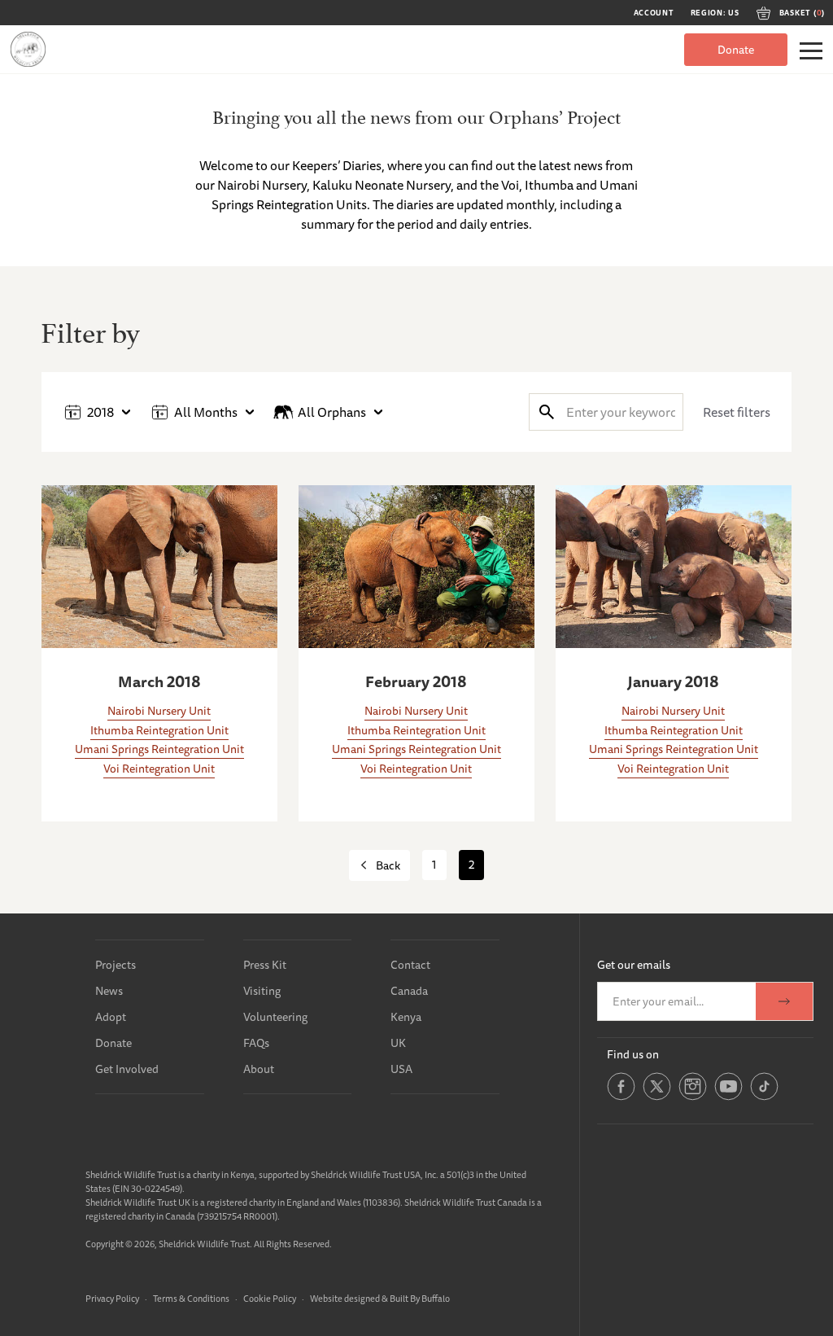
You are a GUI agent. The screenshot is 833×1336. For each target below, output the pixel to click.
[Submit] (546, 411)
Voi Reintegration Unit (159, 769)
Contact (410, 965)
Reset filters (736, 412)
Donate (735, 50)
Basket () (802, 13)
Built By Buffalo (420, 1298)
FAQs (256, 1043)
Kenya (405, 1017)
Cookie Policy (269, 1298)
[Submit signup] (784, 1001)
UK (398, 1043)
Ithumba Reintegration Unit (159, 730)
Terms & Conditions (191, 1298)
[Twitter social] (657, 1097)
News (109, 991)
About (258, 1069)
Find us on (633, 1054)
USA (401, 1069)
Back (388, 865)
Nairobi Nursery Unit (159, 711)
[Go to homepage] (28, 49)
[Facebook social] (621, 1097)
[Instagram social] (692, 1097)
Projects (115, 965)
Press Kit (264, 965)
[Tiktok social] (764, 1097)
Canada (409, 991)
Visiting (262, 991)
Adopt (110, 1017)
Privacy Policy (112, 1298)
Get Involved (127, 1069)
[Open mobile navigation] (811, 50)
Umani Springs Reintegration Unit (159, 749)
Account (654, 13)
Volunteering (275, 1017)
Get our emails (633, 965)
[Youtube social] (728, 1097)
